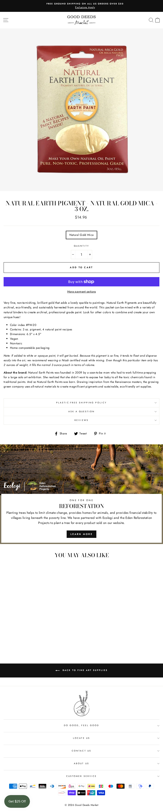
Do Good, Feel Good (81, 725)
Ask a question (81, 411)
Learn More (81, 534)
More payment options (81, 291)
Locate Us (81, 738)
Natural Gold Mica (81, 235)
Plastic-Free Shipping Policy (81, 402)
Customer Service (81, 776)
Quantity (81, 245)
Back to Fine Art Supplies (84, 670)
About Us (81, 763)
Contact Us (81, 750)
